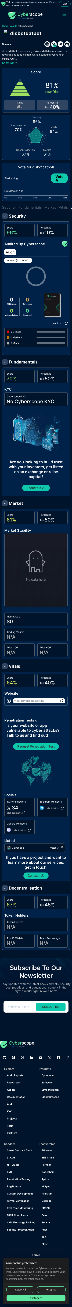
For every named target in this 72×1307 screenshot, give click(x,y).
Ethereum (47, 1150)
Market (50, 207)
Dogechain (48, 1171)
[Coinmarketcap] (22, 1057)
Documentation (16, 1096)
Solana (46, 1222)
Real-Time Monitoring (20, 1207)
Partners (12, 1132)
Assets (11, 1089)
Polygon (47, 1164)
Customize (36, 1298)
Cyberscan (48, 1075)
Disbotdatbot (26, 26)
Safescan (47, 1082)
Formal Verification (18, 1200)
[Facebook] (58, 1057)
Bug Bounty (14, 1186)
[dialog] (36, 1281)
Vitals (63, 207)
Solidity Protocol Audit (20, 1229)
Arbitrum (47, 1193)
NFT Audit (13, 1164)
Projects (12, 1118)
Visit (65, 3)
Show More (9, 63)
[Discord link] (67, 44)
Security (9, 207)
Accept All (51, 1289)
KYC (9, 1111)
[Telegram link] (60, 44)
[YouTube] (40, 1057)
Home (5, 26)
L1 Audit (11, 1157)
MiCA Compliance (17, 1215)
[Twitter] (49, 1057)
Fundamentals (30, 207)
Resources (13, 1082)
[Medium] (13, 1057)
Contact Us (36, 875)
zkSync (46, 1186)
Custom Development (20, 1193)
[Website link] (47, 44)
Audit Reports (15, 1075)
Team (10, 1125)
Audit (10, 1104)
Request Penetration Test (36, 746)
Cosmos (47, 1200)
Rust (44, 1229)
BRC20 (46, 1207)
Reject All (20, 1289)
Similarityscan (50, 1089)
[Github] (4, 1057)
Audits (13, 26)
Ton (44, 1236)
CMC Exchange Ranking (20, 1222)
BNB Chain (48, 1157)
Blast (45, 1243)
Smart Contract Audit (19, 1150)
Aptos (45, 1179)
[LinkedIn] (31, 1057)
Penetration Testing (18, 1179)
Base (44, 1215)
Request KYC (36, 488)
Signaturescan (50, 1096)
